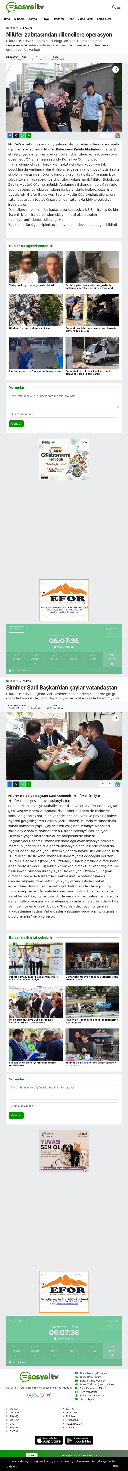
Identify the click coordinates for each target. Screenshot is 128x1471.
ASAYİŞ (27, 28)
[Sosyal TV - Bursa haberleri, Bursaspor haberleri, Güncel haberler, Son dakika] (25, 7)
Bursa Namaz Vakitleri (92, 1381)
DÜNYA (70, 1416)
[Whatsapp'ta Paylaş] (22, 135)
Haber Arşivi (87, 1399)
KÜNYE (70, 1409)
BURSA (27, 681)
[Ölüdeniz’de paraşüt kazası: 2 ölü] (36, 309)
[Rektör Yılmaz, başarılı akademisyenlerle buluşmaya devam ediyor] (36, 958)
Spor (71, 19)
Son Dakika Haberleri (92, 1395)
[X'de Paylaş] (16, 135)
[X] (36, 1395)
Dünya (45, 19)
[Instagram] (42, 1395)
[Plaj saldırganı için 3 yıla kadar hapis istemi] (36, 352)
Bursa (6, 19)
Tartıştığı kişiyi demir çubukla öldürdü (32, 285)
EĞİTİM (14, 1431)
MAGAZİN (15, 1420)
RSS (33, 1455)
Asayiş (32, 19)
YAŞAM (14, 1427)
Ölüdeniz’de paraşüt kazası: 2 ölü (29, 328)
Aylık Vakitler (19, 671)
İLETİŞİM (14, 1412)
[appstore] (49, 1440)
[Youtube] (48, 1395)
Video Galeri (85, 19)
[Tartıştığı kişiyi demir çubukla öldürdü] (36, 267)
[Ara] (114, 7)
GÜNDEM (71, 1412)
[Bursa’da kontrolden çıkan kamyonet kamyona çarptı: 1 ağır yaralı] (92, 352)
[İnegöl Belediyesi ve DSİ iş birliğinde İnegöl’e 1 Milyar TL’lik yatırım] (36, 1001)
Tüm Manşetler (88, 1392)
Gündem (19, 19)
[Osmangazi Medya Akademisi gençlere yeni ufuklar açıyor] (92, 958)
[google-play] (79, 1440)
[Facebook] (30, 1395)
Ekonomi (58, 19)
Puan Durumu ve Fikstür (93, 1388)
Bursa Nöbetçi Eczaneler (94, 1373)
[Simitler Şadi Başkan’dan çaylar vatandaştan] (64, 746)
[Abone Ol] (117, 135)
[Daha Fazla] (28, 135)
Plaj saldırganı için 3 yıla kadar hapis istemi (35, 371)
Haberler (12, 28)
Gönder (16, 423)
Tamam (116, 1466)
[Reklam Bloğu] (64, 600)
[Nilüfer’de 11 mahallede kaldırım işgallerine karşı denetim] (92, 1001)
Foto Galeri (104, 19)
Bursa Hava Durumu (91, 1377)
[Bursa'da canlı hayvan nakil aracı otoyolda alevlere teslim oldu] (92, 309)
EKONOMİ (72, 1420)
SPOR (13, 1424)
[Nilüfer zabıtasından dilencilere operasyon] (64, 97)
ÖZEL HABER (74, 1424)
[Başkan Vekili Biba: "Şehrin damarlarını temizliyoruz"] (36, 1044)
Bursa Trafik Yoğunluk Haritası (97, 1384)
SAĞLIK (70, 1427)
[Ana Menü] (118, 7)
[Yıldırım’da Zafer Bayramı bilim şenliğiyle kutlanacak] (92, 1044)
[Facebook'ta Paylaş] (10, 135)
